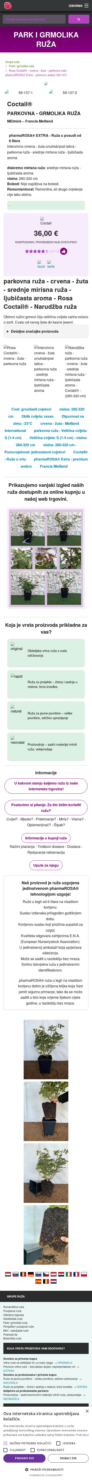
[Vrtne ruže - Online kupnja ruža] (78, 19)
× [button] (87, 1411)
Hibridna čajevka (13, 1315)
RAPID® (82, 1387)
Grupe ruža (12, 62)
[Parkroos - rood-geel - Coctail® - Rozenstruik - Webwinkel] (53, 1281)
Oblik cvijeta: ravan (37, 416)
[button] (46, 1469)
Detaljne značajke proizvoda (35, 331)
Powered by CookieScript (46, 1475)
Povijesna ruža (12, 1311)
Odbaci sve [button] (68, 1458)
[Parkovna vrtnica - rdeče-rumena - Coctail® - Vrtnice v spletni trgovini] (38, 1274)
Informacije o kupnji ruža (46, 838)
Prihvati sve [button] (24, 1458)
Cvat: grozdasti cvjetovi (31, 409)
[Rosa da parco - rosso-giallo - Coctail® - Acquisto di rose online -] (69, 1274)
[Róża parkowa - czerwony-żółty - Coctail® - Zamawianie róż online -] (84, 1274)
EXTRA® (8, 1370)
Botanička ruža (12, 1338)
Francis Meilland (54, 466)
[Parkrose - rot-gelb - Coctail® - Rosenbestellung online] (31, 1274)
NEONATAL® (11, 1399)
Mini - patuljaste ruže (16, 1330)
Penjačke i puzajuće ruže (18, 1326)
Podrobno (82, 1435)
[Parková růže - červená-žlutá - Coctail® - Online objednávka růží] (46, 1274)
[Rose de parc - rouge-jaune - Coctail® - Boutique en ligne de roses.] (76, 1274)
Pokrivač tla (10, 1334)
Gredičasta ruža (13, 1318)
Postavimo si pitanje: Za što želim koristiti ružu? (46, 807)
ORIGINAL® (65, 1362)
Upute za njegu (46, 865)
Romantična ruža (13, 1307)
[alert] (46, 1443)
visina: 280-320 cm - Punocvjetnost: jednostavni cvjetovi (40, 448)
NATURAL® (10, 1383)
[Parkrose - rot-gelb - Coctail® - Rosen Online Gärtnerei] (53, 1274)
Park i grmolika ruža (21, 66)
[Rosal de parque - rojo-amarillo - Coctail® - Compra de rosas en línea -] (38, 1281)
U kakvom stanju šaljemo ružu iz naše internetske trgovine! (46, 785)
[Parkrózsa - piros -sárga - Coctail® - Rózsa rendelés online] (8, 1274)
